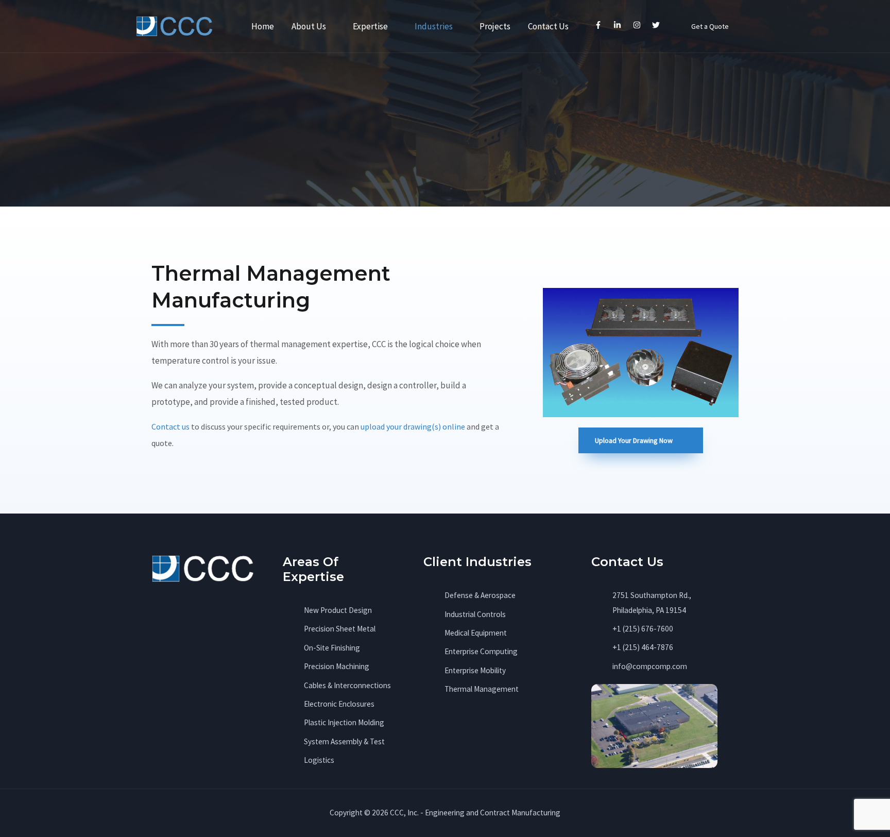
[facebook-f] (599, 24)
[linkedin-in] (619, 24)
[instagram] (638, 24)
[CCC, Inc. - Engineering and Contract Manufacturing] (174, 25)
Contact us (170, 426)
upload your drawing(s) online (413, 426)
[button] (710, 26)
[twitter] (657, 24)
